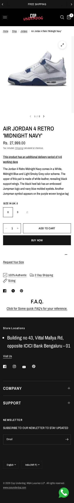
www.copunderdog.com (14, 487)
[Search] (62, 17)
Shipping (19, 148)
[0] (68, 17)
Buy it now (37, 240)
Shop (14, 31)
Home (5, 31)
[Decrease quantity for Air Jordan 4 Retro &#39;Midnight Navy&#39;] (6, 228)
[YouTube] (26, 367)
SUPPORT (12, 403)
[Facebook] (7, 366)
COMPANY (12, 388)
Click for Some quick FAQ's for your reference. (37, 308)
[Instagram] (17, 366)
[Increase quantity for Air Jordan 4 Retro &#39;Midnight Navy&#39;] (18, 228)
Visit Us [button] (7, 356)
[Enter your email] (67, 439)
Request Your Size (13, 262)
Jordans (24, 31)
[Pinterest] (36, 366)
